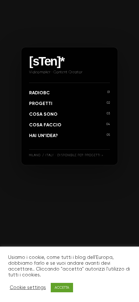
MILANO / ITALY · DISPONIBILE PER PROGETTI (65, 155)
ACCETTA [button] (62, 287)
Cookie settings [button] (28, 287)
